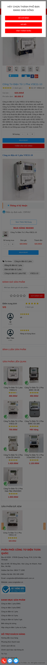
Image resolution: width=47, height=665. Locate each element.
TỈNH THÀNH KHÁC (23, 31)
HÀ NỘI (23, 24)
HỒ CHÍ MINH (23, 18)
